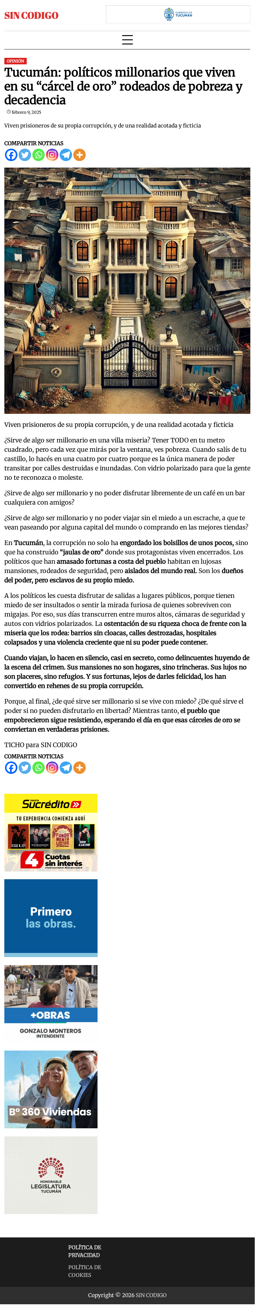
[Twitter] (25, 155)
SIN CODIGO (31, 15)
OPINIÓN (15, 61)
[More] (79, 155)
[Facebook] (11, 155)
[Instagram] (52, 155)
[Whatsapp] (38, 155)
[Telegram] (66, 155)
